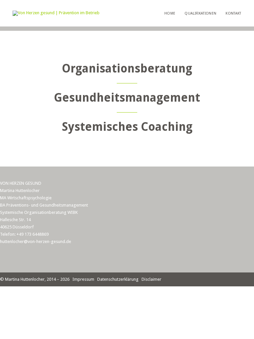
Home (169, 13)
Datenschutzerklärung (118, 279)
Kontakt (233, 13)
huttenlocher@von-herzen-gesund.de (35, 241)
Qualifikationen (200, 13)
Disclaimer (151, 279)
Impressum (83, 279)
